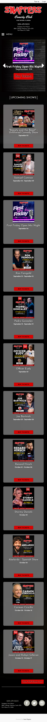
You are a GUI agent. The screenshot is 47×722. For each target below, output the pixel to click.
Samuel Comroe (23, 178)
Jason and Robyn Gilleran (24, 655)
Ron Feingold (23, 273)
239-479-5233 (24, 24)
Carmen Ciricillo (23, 607)
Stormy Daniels (23, 512)
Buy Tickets (23, 76)
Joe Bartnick (23, 416)
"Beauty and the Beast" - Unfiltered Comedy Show (23, 131)
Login (44, 1)
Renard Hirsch (23, 464)
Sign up (36, 1)
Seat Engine (27, 719)
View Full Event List (32, 682)
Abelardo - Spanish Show (23, 559)
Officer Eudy (23, 368)
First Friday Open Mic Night (23, 225)
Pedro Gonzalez (23, 321)
